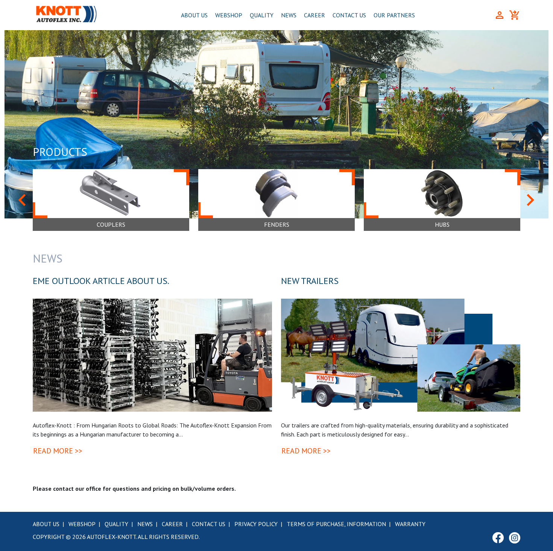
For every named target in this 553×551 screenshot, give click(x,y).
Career (314, 15)
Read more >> (57, 451)
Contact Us (349, 15)
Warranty (410, 524)
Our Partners (394, 15)
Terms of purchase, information (336, 524)
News (288, 15)
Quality (261, 15)
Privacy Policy (256, 524)
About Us (194, 15)
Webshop (228, 15)
